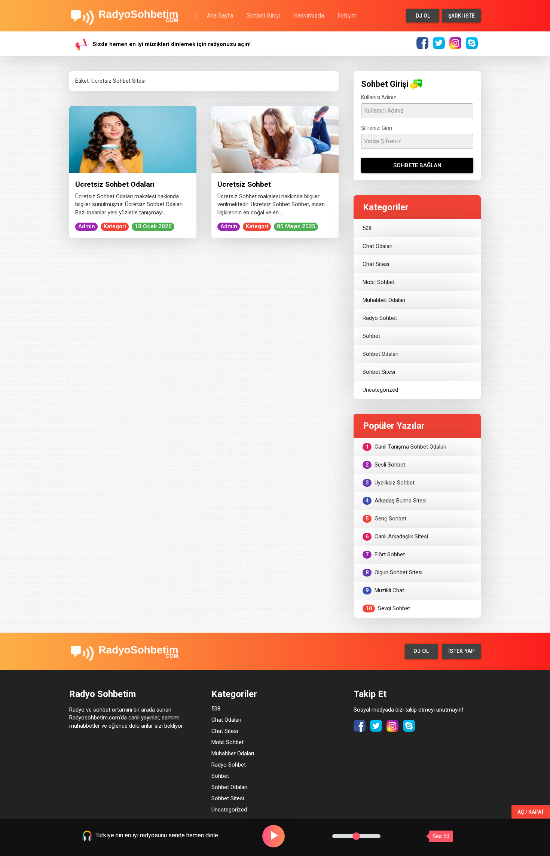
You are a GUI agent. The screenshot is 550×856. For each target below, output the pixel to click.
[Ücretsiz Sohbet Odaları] (132, 139)
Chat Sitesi (376, 264)
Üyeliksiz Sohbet (390, 482)
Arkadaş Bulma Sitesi (396, 500)
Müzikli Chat (385, 590)
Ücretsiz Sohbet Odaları (115, 184)
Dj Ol (423, 16)
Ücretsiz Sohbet (244, 184)
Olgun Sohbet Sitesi (394, 572)
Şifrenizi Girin (376, 128)
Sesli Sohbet (386, 464)
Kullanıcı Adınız (378, 97)
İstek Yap (461, 651)
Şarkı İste (461, 16)
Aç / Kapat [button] (530, 812)
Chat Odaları (377, 246)
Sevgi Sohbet (388, 608)
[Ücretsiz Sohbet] (275, 139)
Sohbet (371, 336)
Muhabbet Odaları (384, 300)
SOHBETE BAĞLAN (417, 165)
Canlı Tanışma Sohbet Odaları (406, 446)
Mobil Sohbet (379, 282)
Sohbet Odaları (380, 354)
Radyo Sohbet (380, 318)
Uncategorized (380, 389)
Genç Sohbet (386, 518)
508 (367, 228)
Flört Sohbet (385, 554)
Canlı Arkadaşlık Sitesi (397, 536)
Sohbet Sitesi (379, 372)
